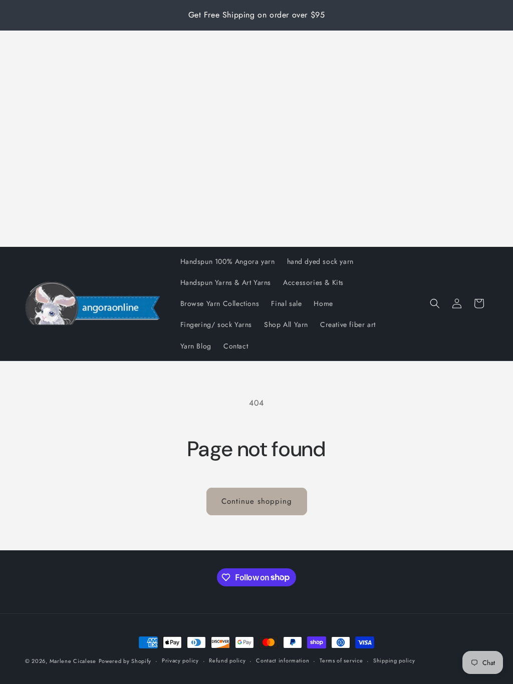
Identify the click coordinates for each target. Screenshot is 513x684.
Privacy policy (180, 660)
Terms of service (341, 660)
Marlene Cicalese (73, 661)
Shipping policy (394, 660)
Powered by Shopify (125, 661)
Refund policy (227, 660)
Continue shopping (256, 501)
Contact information (282, 660)
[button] (435, 303)
